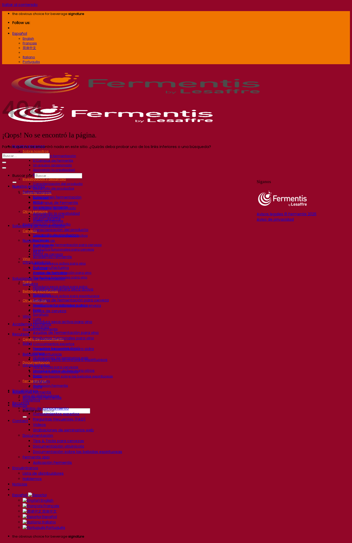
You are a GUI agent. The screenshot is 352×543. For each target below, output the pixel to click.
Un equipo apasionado (52, 165)
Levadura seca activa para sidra (63, 348)
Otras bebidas (36, 365)
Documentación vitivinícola (58, 446)
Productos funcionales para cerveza (63, 249)
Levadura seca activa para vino (59, 263)
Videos (39, 424)
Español (19, 33)
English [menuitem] (28, 38)
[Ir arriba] (4, 168)
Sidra (27, 343)
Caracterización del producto (58, 184)
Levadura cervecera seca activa (63, 289)
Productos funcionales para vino (63, 338)
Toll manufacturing (51, 267)
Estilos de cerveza (49, 311)
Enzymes (41, 327)
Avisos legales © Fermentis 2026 (286, 214)
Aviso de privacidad (275, 219)
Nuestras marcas (39, 240)
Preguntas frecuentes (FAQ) (59, 419)
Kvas (37, 376)
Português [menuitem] (31, 62)
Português (55, 527)
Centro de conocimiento (46, 408)
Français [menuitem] (30, 43)
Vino (26, 259)
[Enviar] (25, 417)
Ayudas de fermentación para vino (66, 332)
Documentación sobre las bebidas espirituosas (73, 376)
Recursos (20, 334)
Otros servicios (37, 262)
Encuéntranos (25, 468)
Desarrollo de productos (53, 188)
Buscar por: (22, 175)
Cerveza (30, 283)
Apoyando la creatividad (54, 170)
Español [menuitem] (29, 52)
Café (37, 386)
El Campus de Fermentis (53, 160)
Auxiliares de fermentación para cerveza (67, 245)
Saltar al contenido (20, 4)
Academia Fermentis (31, 324)
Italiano (48, 522)
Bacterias (42, 294)
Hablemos (32, 478)
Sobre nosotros (36, 151)
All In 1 (38, 251)
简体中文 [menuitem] (29, 48)
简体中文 (49, 511)
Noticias (19, 484)
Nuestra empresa (28, 186)
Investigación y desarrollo (44, 179)
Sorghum (40, 314)
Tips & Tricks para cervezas (55, 367)
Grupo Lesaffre (47, 218)
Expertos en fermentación (54, 156)
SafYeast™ (43, 246)
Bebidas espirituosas (42, 354)
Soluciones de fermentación (38, 278)
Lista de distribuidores (43, 473)
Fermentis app (36, 457)
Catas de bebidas (50, 273)
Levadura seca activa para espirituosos (66, 296)
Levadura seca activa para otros (64, 370)
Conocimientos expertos (53, 344)
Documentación (38, 435)
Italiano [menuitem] (29, 57)
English (46, 500)
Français (51, 505)
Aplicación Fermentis (50, 385)
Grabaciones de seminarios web (63, 430)
